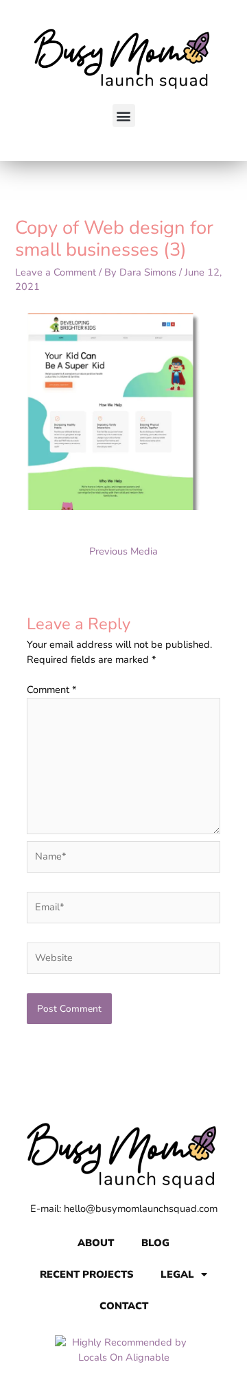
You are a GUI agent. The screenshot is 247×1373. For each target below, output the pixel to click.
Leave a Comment (55, 272)
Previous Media (123, 551)
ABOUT (96, 1243)
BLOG (155, 1243)
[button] (124, 115)
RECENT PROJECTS (86, 1274)
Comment (52, 689)
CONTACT (123, 1306)
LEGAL (177, 1274)
